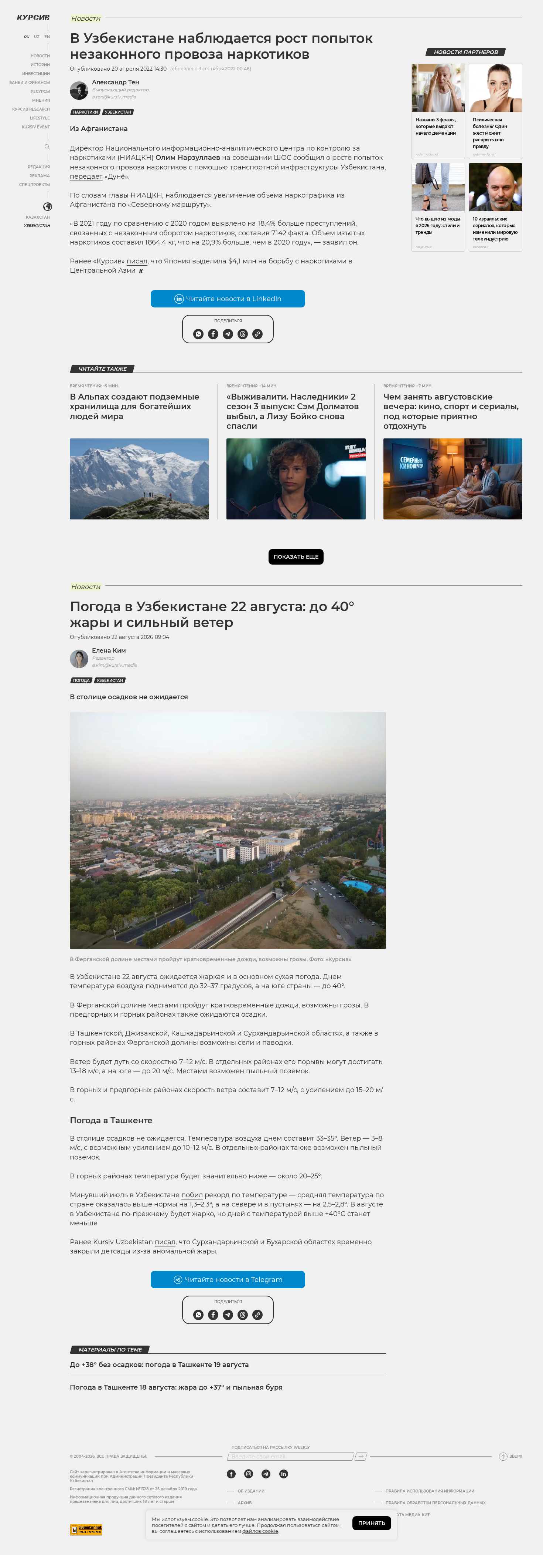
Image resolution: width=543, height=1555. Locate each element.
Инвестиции (36, 73)
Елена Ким (109, 650)
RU (26, 37)
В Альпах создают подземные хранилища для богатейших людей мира (134, 406)
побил (192, 1195)
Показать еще (296, 556)
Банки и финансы (29, 82)
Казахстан (38, 217)
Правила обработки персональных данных (436, 1503)
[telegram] (266, 1474)
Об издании (251, 1491)
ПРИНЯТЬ (371, 1523)
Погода (81, 680)
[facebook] (231, 1474)
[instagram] (248, 1474)
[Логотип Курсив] (33, 17)
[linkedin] (283, 1474)
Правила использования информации (430, 1491)
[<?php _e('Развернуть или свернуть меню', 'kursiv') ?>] (47, 207)
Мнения (41, 100)
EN (47, 37)
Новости (40, 56)
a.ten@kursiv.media (114, 97)
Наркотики (85, 112)
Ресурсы (40, 91)
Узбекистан (37, 225)
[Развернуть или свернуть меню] (47, 147)
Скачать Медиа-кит (408, 1515)
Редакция (39, 167)
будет (180, 1214)
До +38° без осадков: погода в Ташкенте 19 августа (159, 1365)
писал (137, 261)
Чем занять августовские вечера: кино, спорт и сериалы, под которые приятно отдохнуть (451, 411)
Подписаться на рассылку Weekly (271, 1447)
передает (86, 176)
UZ (37, 37)
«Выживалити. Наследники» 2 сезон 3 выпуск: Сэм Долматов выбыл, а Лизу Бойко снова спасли (292, 411)
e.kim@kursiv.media (114, 665)
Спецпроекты (34, 184)
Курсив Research (31, 109)
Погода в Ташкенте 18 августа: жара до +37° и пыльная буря (176, 1387)
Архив (245, 1503)
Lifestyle (40, 118)
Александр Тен (115, 82)
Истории (40, 65)
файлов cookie (260, 1531)
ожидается (178, 977)
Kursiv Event (36, 127)
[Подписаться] (360, 1457)
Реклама (40, 176)
